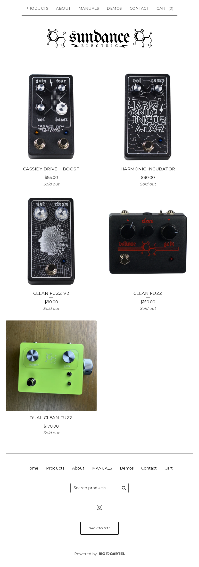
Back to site (99, 528)
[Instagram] (99, 507)
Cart (169, 468)
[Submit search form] (124, 488)
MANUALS (89, 8)
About (63, 8)
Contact (139, 8)
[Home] (99, 38)
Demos (114, 8)
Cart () (165, 8)
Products (36, 8)
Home (32, 468)
